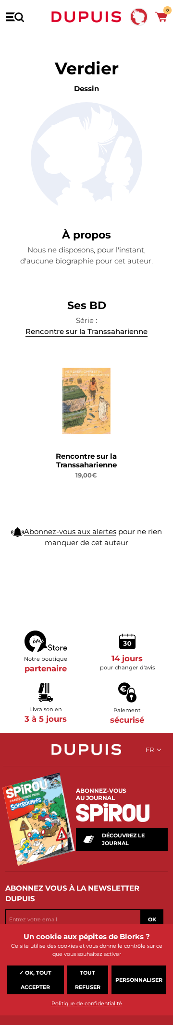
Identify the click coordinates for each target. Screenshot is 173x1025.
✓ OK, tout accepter (35, 979)
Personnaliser (138, 980)
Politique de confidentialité (86, 1003)
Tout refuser (87, 979)
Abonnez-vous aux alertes (70, 531)
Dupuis (86, 17)
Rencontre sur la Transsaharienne (86, 331)
